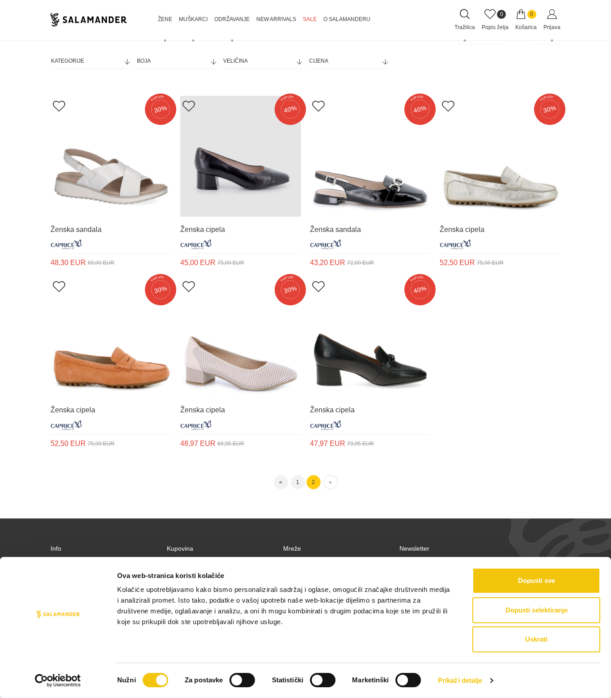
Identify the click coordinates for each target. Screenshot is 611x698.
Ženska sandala (76, 229)
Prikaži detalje (460, 680)
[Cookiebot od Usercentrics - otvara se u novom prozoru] (58, 680)
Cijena (318, 61)
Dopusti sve (536, 580)
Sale (310, 19)
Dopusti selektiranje (536, 610)
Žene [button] (165, 19)
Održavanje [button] (232, 19)
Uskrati (536, 639)
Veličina (235, 61)
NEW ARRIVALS (276, 19)
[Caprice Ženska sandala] (111, 156)
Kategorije (67, 61)
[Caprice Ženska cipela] (240, 156)
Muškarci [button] (193, 19)
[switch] (242, 680)
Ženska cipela (202, 229)
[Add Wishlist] (59, 105)
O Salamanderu (346, 19)
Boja (144, 61)
